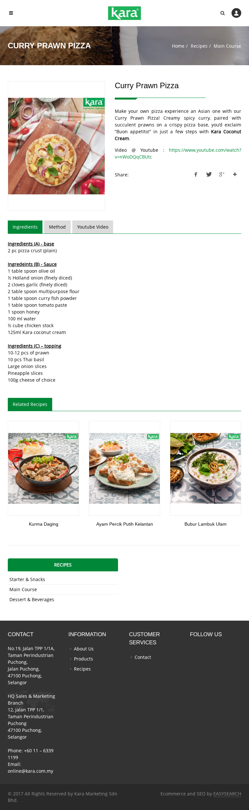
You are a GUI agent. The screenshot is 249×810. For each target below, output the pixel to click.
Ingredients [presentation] (25, 227)
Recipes (199, 46)
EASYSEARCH (227, 794)
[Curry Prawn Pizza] (56, 146)
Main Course (227, 46)
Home (178, 46)
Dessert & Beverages (31, 599)
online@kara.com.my (30, 771)
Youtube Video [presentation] (92, 227)
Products (83, 659)
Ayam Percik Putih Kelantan (124, 524)
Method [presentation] (57, 227)
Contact (143, 657)
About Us (84, 649)
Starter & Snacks (27, 579)
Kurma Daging (43, 524)
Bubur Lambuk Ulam (205, 524)
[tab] (25, 226)
